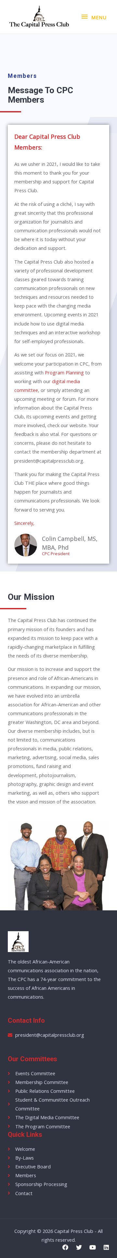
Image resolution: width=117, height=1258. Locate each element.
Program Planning (64, 372)
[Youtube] (93, 1247)
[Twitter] (79, 1247)
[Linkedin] (106, 1247)
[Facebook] (65, 1247)
